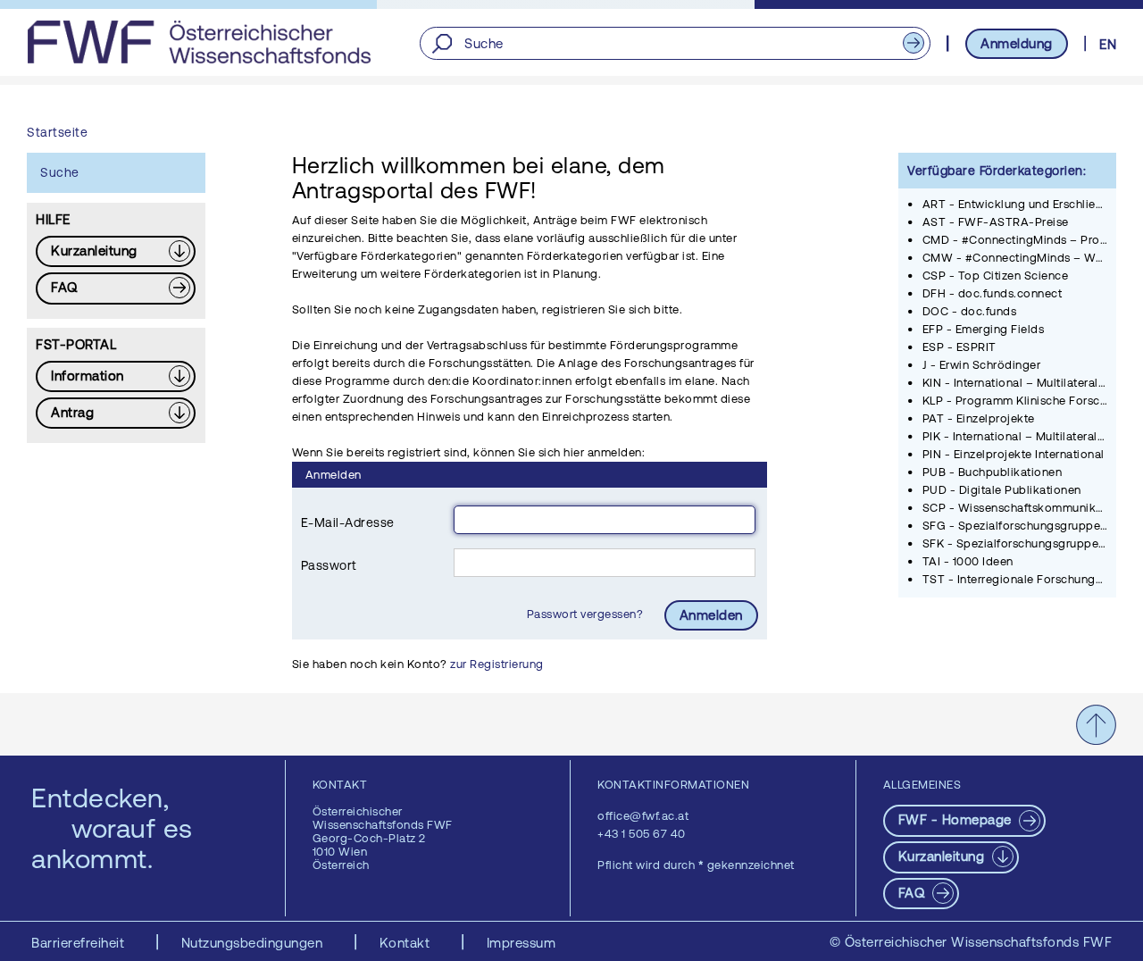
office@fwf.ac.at (642, 816)
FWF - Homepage (957, 819)
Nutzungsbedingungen (254, 942)
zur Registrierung (497, 664)
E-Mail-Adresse (348, 522)
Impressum (521, 942)
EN (1107, 44)
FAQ (913, 892)
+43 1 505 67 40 (641, 833)
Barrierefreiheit (80, 942)
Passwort (329, 565)
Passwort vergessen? (587, 614)
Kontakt (407, 942)
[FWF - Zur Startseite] (199, 42)
